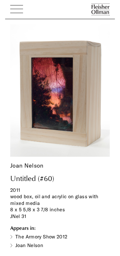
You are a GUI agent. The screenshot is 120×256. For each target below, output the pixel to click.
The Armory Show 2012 (41, 237)
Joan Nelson (27, 165)
